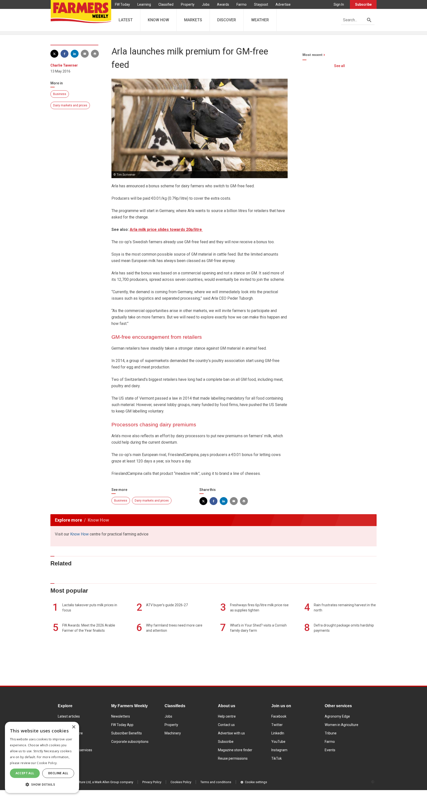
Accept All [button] (25, 773)
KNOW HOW (158, 20)
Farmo (241, 4)
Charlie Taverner (64, 65)
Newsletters (120, 716)
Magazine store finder (235, 750)
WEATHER (260, 20)
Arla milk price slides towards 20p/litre (166, 229)
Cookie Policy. (47, 763)
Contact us (226, 725)
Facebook (278, 716)
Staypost (261, 4)
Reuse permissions (233, 758)
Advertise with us (231, 733)
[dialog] (42, 757)
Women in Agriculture (341, 725)
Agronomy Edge (337, 716)
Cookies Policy (181, 782)
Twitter (277, 725)
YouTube (278, 742)
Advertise (283, 4)
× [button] (73, 727)
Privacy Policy (151, 782)
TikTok (276, 758)
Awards (223, 4)
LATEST (126, 20)
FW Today (122, 4)
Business (59, 94)
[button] (42, 784)
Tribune (331, 733)
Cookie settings (256, 782)
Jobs (206, 4)
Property (187, 4)
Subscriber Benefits (126, 733)
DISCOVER (226, 20)
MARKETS (193, 20)
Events (330, 750)
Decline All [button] (58, 773)
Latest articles (69, 716)
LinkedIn (277, 733)
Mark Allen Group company (114, 782)
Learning (144, 4)
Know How (79, 534)
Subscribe (363, 4)
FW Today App (122, 725)
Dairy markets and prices (70, 105)
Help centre (227, 716)
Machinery (173, 733)
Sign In (339, 4)
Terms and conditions (215, 782)
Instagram (279, 750)
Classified (165, 4)
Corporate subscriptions (130, 742)
